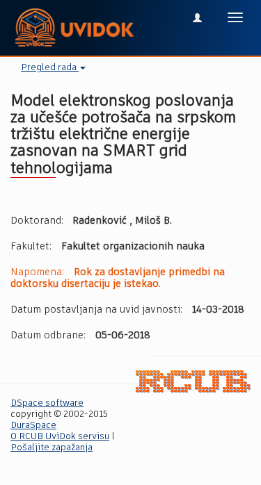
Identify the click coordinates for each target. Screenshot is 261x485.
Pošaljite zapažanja (51, 447)
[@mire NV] (193, 381)
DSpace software (47, 403)
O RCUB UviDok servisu (59, 436)
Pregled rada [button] (50, 67)
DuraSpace (33, 425)
